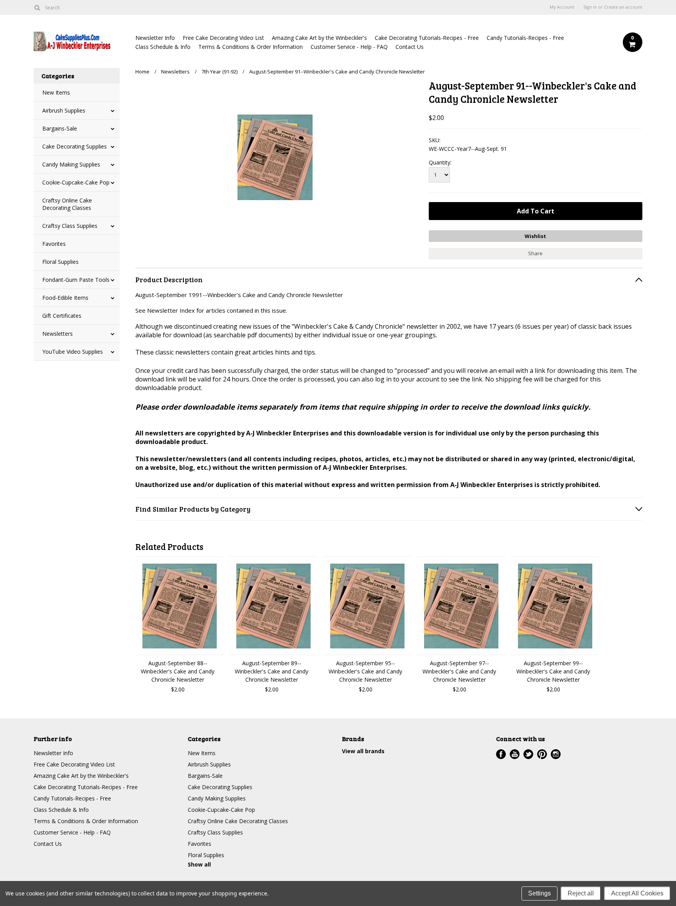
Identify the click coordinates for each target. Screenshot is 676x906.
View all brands (363, 751)
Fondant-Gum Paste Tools (76, 279)
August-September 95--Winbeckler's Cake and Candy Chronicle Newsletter (365, 671)
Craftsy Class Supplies (69, 225)
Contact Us (410, 46)
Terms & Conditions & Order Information (250, 46)
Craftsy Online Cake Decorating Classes (67, 204)
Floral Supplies (60, 261)
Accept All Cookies (637, 893)
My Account (562, 7)
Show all (199, 864)
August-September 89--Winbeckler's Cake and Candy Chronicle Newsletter (271, 671)
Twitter (528, 754)
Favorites (54, 243)
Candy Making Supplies (71, 164)
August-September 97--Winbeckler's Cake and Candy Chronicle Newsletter (459, 671)
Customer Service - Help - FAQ (349, 46)
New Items (56, 92)
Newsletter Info (155, 37)
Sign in (590, 7)
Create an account (623, 7)
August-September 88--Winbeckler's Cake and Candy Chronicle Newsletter (177, 671)
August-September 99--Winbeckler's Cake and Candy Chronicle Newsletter (553, 671)
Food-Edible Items (65, 297)
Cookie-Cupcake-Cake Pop (76, 182)
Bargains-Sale (59, 128)
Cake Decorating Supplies (74, 146)
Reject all (581, 893)
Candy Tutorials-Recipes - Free (525, 37)
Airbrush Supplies (63, 110)
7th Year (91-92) (219, 71)
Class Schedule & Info (163, 46)
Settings (539, 893)
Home (142, 71)
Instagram (556, 754)
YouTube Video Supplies (72, 351)
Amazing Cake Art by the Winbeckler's (319, 37)
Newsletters (57, 333)
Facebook (501, 754)
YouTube (515, 754)
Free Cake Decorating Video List (223, 37)
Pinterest (542, 754)
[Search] (37, 7)
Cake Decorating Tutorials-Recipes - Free (427, 37)
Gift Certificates (61, 315)
